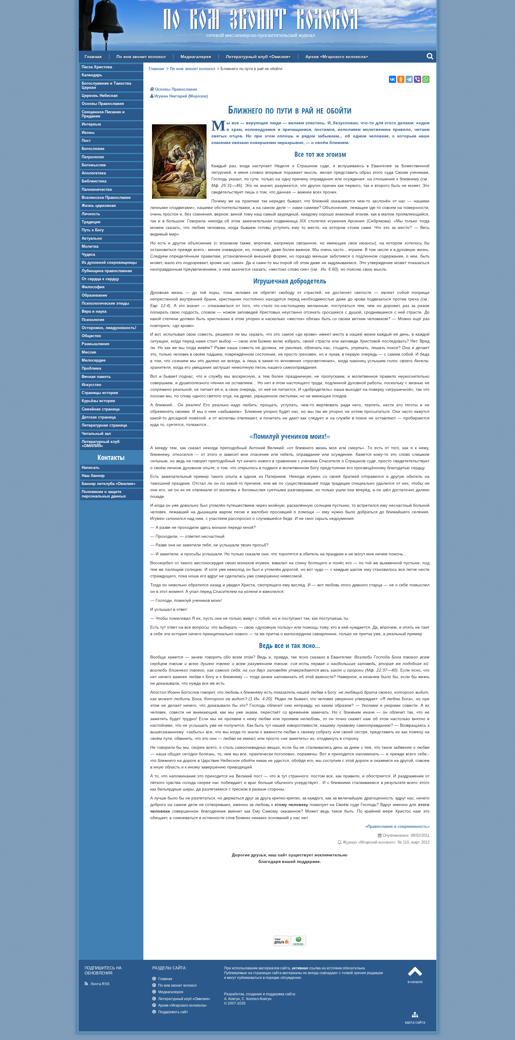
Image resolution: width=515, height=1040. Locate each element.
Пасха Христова (97, 67)
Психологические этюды (105, 303)
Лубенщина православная (107, 271)
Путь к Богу (93, 230)
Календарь (92, 75)
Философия (93, 287)
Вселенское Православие (106, 197)
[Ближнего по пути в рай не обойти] (179, 197)
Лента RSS (100, 984)
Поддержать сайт (173, 1012)
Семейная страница (101, 409)
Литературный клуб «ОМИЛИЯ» (101, 443)
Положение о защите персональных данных (104, 493)
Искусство (91, 384)
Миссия (89, 352)
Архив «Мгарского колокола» (336, 56)
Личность (91, 214)
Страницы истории (100, 392)
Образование (94, 295)
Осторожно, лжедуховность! (109, 328)
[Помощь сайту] (290, 944)
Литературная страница (104, 425)
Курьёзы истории (98, 401)
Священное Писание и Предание (103, 114)
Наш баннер (93, 475)
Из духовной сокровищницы (109, 262)
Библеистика (94, 181)
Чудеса (88, 254)
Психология (93, 319)
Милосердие (94, 360)
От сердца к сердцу (100, 279)
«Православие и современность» (397, 826)
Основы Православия (103, 103)
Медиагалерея (196, 56)
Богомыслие (94, 165)
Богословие (93, 148)
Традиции (91, 222)
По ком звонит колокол (141, 56)
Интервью (91, 124)
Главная (93, 56)
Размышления (95, 344)
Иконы (88, 132)
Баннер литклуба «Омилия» (108, 483)
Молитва (90, 246)
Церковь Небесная (100, 95)
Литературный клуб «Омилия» (258, 56)
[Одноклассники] (400, 79)
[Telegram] (409, 79)
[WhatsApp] (425, 79)
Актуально (92, 238)
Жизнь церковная (99, 205)
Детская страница (99, 417)
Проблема (91, 368)
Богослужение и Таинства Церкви (106, 85)
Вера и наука (94, 311)
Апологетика (94, 173)
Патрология (93, 157)
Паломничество (97, 189)
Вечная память (96, 376)
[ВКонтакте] (392, 79)
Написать (91, 467)
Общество (91, 336)
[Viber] (417, 79)
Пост (86, 140)
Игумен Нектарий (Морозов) (181, 96)
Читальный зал (96, 433)
